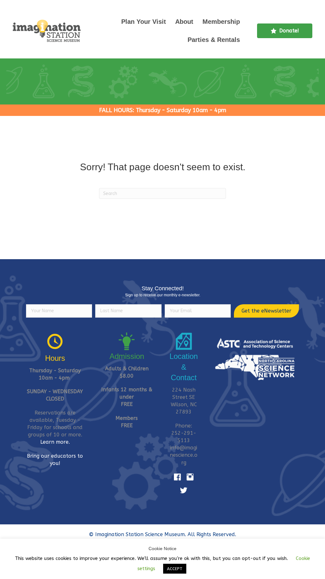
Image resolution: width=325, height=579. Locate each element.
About (184, 21)
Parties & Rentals (214, 39)
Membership (221, 21)
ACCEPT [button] (174, 568)
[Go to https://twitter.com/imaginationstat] (184, 491)
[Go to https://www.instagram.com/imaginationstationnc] (190, 477)
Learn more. (55, 442)
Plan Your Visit (143, 21)
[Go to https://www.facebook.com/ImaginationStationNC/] (177, 477)
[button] (266, 311)
